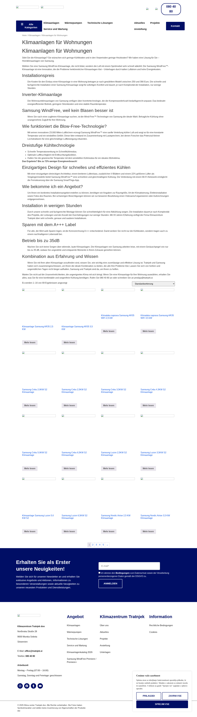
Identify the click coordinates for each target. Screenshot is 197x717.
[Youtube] (40, 686)
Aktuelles (139, 23)
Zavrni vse (175, 696)
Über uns (104, 625)
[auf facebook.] (26, 686)
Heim (24, 35)
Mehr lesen (29, 342)
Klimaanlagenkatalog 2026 (79, 652)
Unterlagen (105, 652)
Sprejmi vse (162, 704)
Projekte (155, 23)
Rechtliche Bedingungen (161, 625)
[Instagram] (20, 686)
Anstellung (140, 29)
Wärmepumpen (73, 23)
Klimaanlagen (51, 23)
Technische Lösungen (100, 23)
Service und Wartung (56, 29)
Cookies (153, 632)
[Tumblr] (33, 686)
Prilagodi (149, 696)
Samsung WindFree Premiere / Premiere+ (81, 660)
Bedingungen (123, 573)
